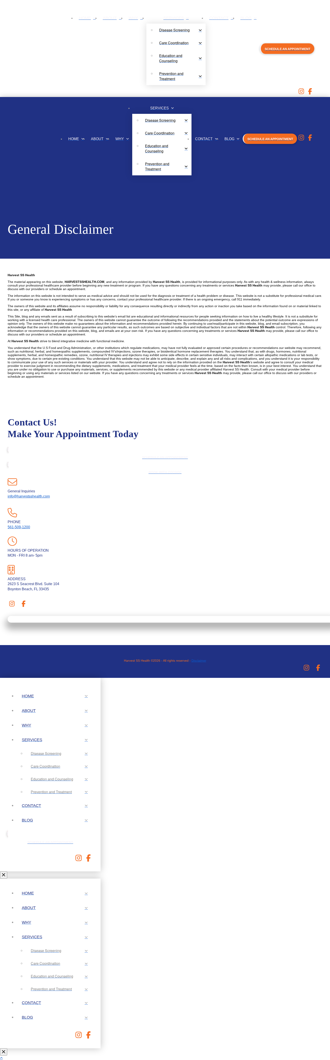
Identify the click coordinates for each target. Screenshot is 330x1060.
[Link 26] (301, 138)
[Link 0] (29, 52)
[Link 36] (306, 669)
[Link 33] (23, 605)
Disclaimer (198, 660)
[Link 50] (88, 859)
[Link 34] (24, 653)
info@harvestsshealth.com (29, 496)
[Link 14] (20, 138)
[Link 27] (310, 138)
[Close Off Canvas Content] (3, 875)
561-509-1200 (19, 527)
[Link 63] (88, 1036)
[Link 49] (79, 859)
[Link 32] (12, 605)
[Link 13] (310, 92)
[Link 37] (318, 669)
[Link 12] (301, 92)
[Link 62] (79, 1036)
